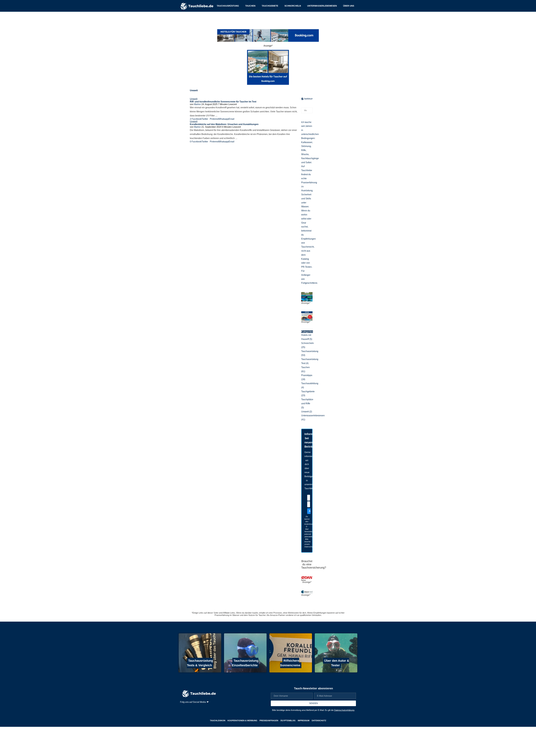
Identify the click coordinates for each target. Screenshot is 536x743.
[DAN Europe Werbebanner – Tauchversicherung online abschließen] (307, 577)
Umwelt (306, 411)
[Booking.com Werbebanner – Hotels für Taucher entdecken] (268, 35)
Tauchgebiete (270, 6)
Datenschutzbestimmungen (314, 547)
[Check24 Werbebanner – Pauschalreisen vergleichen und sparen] (307, 312)
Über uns (348, 6)
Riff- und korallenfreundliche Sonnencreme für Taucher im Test (223, 101)
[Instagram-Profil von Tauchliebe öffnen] (182, 707)
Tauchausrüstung (228, 6)
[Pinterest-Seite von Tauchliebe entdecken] (189, 707)
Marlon (197, 104)
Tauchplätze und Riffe (307, 403)
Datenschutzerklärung (344, 710)
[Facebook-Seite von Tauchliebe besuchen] (196, 707)
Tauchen (250, 6)
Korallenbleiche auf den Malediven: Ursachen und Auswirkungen (224, 124)
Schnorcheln (292, 6)
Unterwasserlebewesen (322, 6)
